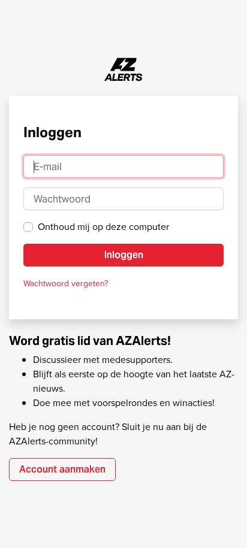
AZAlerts (123, 69)
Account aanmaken (62, 469)
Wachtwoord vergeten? (65, 283)
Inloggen (123, 255)
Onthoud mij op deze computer (103, 227)
